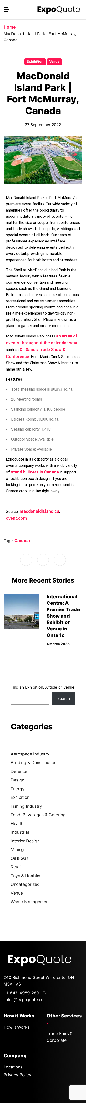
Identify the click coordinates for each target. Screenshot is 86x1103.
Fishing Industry (26, 806)
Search (63, 698)
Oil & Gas (19, 858)
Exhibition (35, 61)
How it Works (17, 1027)
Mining (17, 849)
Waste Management (30, 901)
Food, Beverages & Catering (38, 814)
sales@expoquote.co (23, 999)
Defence (19, 771)
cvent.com (16, 518)
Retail (16, 866)
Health (17, 823)
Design (17, 779)
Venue (54, 61)
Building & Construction (33, 762)
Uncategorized (25, 884)
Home (10, 27)
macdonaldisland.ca (39, 511)
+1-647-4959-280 (21, 993)
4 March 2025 (58, 644)
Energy (18, 788)
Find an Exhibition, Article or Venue (42, 687)
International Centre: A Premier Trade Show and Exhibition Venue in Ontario (63, 616)
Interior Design (25, 840)
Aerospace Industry (30, 753)
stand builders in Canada (35, 472)
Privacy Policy (17, 1074)
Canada (22, 540)
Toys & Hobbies (26, 875)
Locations (13, 1066)
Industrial (20, 832)
